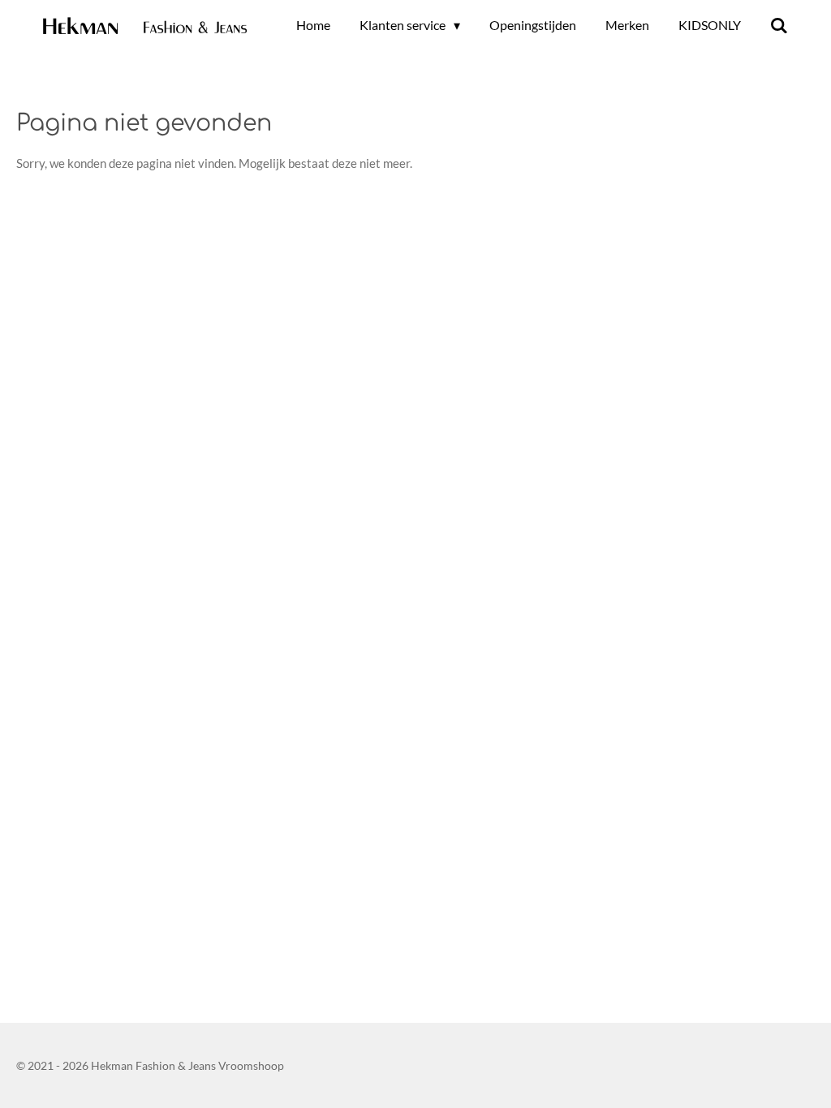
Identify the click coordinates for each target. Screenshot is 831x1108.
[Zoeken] (779, 25)
